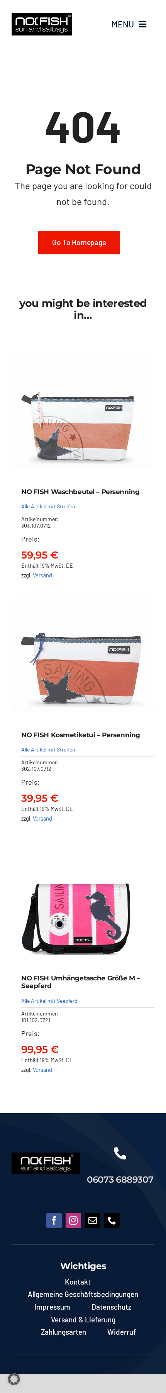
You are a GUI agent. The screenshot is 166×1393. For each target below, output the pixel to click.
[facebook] (54, 1220)
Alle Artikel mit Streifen (48, 506)
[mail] (92, 1220)
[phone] (112, 1220)
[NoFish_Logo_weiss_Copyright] (42, 16)
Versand (42, 575)
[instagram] (73, 1220)
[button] (14, 1379)
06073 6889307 (120, 1179)
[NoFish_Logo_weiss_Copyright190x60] (46, 1156)
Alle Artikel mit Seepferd (49, 1000)
